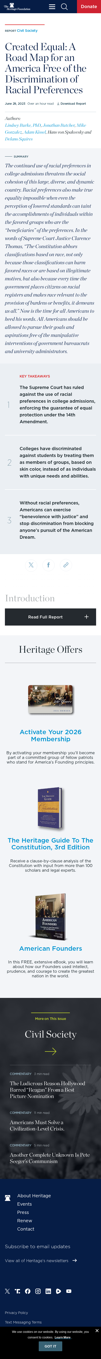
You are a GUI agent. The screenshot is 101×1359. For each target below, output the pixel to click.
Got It (50, 1346)
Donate (89, 6)
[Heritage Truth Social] (17, 1292)
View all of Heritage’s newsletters (36, 1260)
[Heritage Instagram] (38, 1292)
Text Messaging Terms (23, 1322)
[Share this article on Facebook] (48, 565)
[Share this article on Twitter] (31, 566)
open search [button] (64, 6)
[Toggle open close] (85, 598)
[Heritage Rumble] (58, 1292)
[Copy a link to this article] (66, 565)
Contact (25, 1229)
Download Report (73, 103)
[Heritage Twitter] (7, 1292)
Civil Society (27, 31)
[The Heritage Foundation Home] (17, 7)
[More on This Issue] (50, 1051)
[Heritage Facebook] (27, 1292)
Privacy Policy (16, 1312)
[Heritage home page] (8, 1198)
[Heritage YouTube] (69, 1292)
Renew (24, 1220)
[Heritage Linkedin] (48, 1292)
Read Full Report (45, 617)
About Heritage (34, 1195)
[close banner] (97, 1331)
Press (23, 1212)
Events (24, 1204)
